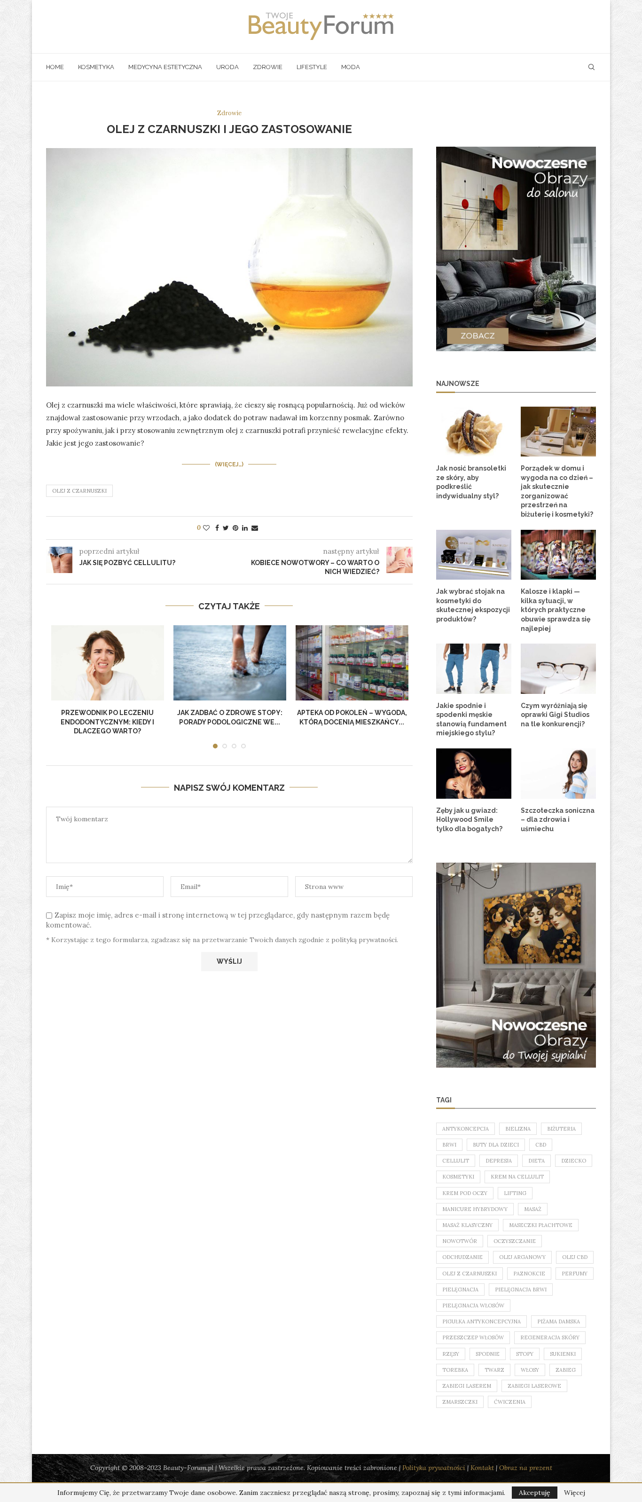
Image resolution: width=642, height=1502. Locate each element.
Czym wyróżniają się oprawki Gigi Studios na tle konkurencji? (555, 715)
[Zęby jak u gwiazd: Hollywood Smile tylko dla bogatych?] (473, 773)
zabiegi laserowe (534, 1386)
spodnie (488, 1354)
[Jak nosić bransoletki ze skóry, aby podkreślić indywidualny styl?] (473, 432)
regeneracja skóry (549, 1337)
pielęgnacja (460, 1289)
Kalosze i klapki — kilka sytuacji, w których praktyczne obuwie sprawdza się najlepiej (555, 610)
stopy (524, 1354)
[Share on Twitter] (226, 528)
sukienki (563, 1354)
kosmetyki (458, 1176)
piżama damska (558, 1321)
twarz (494, 1370)
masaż (532, 1209)
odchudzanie (462, 1257)
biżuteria (561, 1128)
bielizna (518, 1128)
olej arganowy (522, 1257)
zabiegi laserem (466, 1386)
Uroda (227, 67)
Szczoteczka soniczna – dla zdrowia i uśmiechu (558, 820)
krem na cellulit (517, 1176)
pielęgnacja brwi (521, 1289)
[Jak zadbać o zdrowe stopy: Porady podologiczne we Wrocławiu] (229, 662)
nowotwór (459, 1241)
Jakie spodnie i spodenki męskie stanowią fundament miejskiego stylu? (471, 719)
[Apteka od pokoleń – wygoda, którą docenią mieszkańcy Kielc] (352, 662)
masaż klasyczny (467, 1225)
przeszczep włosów (473, 1337)
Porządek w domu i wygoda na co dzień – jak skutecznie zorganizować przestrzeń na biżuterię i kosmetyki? (557, 491)
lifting (515, 1193)
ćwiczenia (509, 1402)
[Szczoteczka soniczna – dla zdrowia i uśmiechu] (558, 773)
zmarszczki (460, 1402)
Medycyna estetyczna (165, 67)
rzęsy (450, 1354)
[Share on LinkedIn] (245, 528)
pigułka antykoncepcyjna (481, 1321)
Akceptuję (534, 1492)
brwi (449, 1144)
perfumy (574, 1273)
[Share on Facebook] (217, 528)
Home (55, 67)
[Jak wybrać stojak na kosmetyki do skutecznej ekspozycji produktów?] (473, 555)
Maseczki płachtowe (540, 1225)
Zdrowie (267, 67)
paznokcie (529, 1273)
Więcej (574, 1492)
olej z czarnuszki (79, 491)
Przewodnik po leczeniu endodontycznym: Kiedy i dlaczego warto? (107, 722)
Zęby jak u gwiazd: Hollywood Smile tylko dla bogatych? (469, 820)
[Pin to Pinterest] (235, 528)
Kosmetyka (96, 67)
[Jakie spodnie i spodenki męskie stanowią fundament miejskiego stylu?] (473, 669)
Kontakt (482, 1467)
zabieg (566, 1370)
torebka (455, 1370)
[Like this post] (206, 528)
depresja (498, 1160)
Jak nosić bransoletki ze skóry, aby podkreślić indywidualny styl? (471, 482)
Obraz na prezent (525, 1467)
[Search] (591, 67)
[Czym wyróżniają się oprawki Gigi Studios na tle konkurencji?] (558, 669)
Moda (350, 67)
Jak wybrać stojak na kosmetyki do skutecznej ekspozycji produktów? (473, 605)
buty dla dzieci (496, 1144)
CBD (540, 1144)
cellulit (455, 1160)
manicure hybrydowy (475, 1209)
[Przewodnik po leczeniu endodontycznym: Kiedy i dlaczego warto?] (107, 662)
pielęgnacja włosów (473, 1305)
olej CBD (574, 1257)
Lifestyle (312, 67)
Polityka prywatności (433, 1467)
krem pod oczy (464, 1193)
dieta (536, 1160)
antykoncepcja (465, 1128)
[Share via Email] (254, 528)
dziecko (573, 1160)
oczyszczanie (514, 1241)
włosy (530, 1370)
